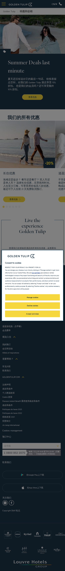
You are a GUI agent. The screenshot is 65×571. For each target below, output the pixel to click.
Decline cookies (32, 305)
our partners (36, 272)
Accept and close (32, 313)
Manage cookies (32, 297)
